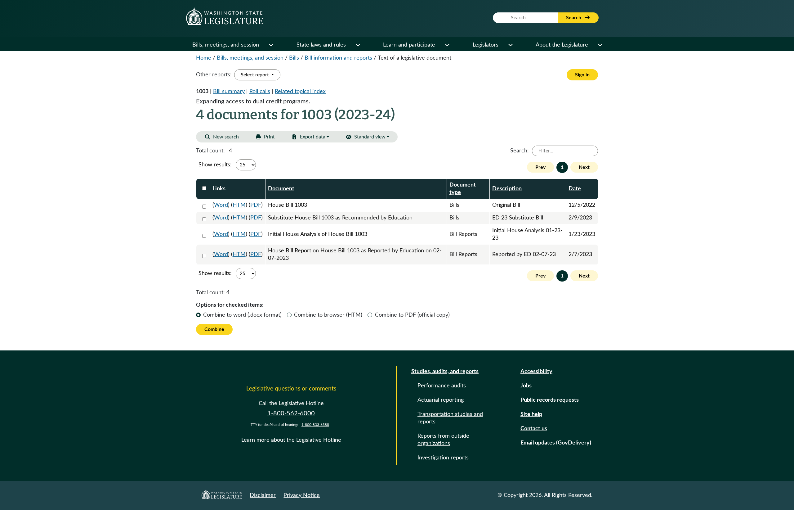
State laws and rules (321, 45)
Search (574, 17)
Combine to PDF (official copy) (412, 315)
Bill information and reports (338, 58)
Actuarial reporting (440, 400)
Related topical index (300, 91)
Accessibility (536, 371)
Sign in (582, 74)
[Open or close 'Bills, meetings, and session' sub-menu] (270, 45)
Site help (531, 414)
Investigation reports (443, 458)
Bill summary (229, 91)
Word (221, 205)
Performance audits (441, 386)
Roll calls (259, 91)
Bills (294, 58)
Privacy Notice (301, 495)
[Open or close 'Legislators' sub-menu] (510, 45)
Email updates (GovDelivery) (555, 443)
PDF (255, 205)
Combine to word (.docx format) (242, 315)
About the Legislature (562, 45)
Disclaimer (263, 495)
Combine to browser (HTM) (328, 315)
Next (584, 167)
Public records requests (549, 400)
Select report (255, 74)
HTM (239, 205)
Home (203, 58)
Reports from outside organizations (443, 439)
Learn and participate (409, 45)
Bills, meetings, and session (225, 45)
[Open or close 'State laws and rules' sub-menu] (357, 45)
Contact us (533, 428)
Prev (540, 167)
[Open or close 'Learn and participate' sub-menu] (446, 45)
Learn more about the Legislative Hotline (291, 440)
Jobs (526, 386)
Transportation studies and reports (450, 418)
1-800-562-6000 (291, 413)
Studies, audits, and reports (445, 371)
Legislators (485, 45)
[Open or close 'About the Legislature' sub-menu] (599, 45)
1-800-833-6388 (315, 425)
